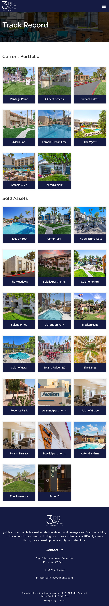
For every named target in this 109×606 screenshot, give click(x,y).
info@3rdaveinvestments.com (54, 577)
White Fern (63, 596)
